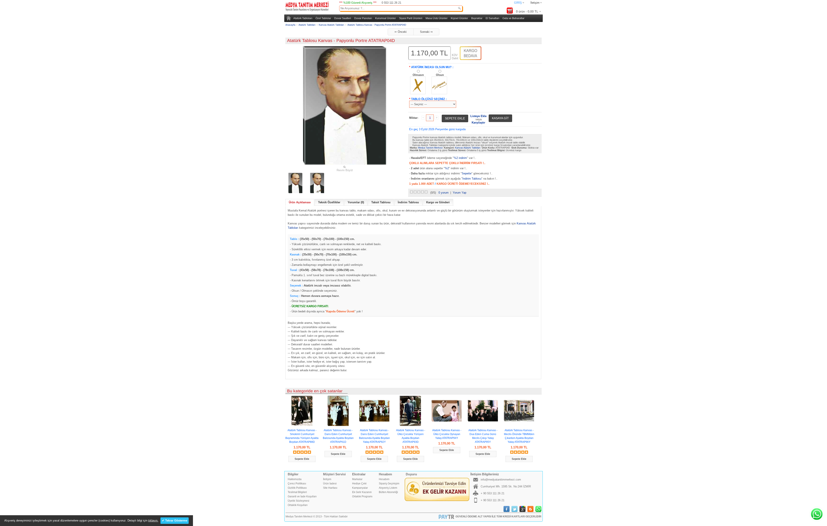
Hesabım (384, 479)
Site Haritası (330, 487)
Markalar (357, 479)
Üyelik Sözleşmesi (298, 500)
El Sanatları (492, 18)
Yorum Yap (459, 192)
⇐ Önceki (401, 31)
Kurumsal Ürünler (385, 18)
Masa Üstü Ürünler (437, 18)
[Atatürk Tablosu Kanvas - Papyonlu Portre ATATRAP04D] (295, 183)
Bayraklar (476, 18)
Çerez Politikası (297, 483)
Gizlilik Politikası (297, 487)
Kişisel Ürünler (459, 18)
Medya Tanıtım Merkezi (430, 147)
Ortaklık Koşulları (298, 505)
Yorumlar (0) (356, 202)
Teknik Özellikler (329, 202)
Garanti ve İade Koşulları (302, 496)
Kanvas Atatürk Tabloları (331, 24)
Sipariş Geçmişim (389, 483)
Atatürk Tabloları (302, 18)
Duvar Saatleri (342, 18)
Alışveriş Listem (388, 487)
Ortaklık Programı (362, 496)
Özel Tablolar (323, 18)
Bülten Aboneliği (388, 492)
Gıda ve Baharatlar (513, 18)
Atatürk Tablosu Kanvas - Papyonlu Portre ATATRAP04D (376, 24)
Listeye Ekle (478, 116)
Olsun (440, 75)
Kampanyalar (360, 487)
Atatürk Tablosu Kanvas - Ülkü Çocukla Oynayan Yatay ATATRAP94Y (446, 434)
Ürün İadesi (330, 483)
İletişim (534, 2)
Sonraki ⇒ (426, 31)
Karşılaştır (478, 122)
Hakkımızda (295, 479)
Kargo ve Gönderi (438, 202)
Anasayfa (290, 24)
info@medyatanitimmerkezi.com (501, 479)
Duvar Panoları (363, 18)
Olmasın (418, 75)
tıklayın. (153, 520)
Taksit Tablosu (380, 202)
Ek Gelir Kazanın (362, 492)
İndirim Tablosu (471, 178)
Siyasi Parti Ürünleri (410, 18)
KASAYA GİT (500, 118)
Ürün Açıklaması (300, 202)
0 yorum (443, 192)
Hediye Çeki (359, 483)
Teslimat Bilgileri (297, 492)
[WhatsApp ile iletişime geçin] (816, 514)
